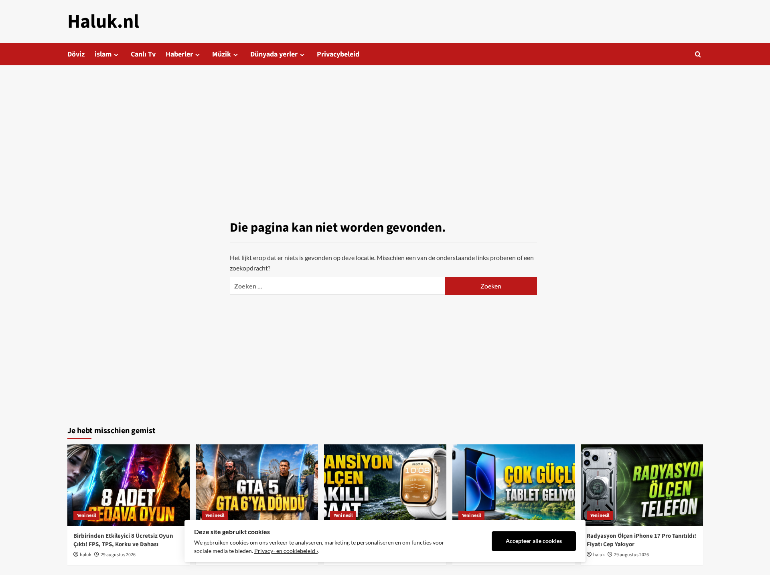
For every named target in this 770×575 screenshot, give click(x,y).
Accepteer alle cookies (534, 541)
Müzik (221, 54)
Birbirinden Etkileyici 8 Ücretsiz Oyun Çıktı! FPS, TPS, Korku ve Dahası (123, 540)
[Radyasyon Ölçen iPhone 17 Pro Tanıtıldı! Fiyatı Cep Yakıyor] (642, 485)
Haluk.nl (103, 21)
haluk (85, 554)
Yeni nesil (86, 515)
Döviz (76, 54)
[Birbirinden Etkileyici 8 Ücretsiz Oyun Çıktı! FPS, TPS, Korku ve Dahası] (128, 485)
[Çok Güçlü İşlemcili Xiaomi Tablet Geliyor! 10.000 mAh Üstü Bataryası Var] (513, 485)
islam (103, 54)
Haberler (179, 54)
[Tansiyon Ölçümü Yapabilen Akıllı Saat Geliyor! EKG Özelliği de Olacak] (385, 485)
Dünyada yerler (274, 54)
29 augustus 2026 (118, 554)
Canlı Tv (143, 54)
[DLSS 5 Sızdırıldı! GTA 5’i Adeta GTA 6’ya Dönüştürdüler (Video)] (257, 485)
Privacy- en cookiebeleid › (286, 551)
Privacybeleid (338, 54)
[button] (698, 54)
